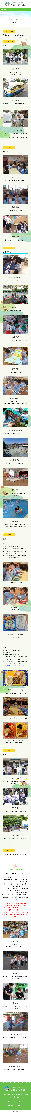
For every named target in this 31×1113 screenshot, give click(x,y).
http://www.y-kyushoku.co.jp (13, 665)
